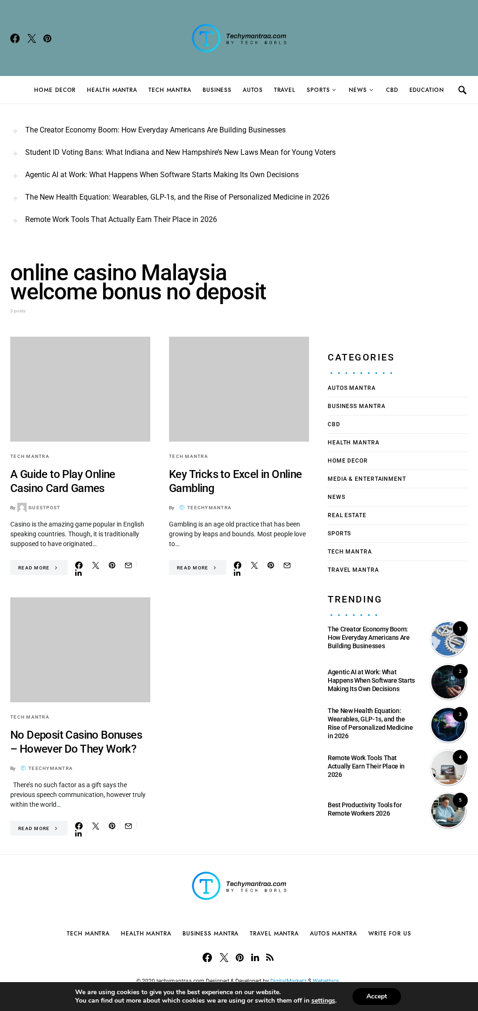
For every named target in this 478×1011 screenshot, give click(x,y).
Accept (376, 996)
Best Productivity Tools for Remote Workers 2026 (364, 809)
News (358, 90)
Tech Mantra (169, 90)
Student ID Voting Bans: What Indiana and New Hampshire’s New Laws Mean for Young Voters (180, 152)
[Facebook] (15, 38)
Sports (318, 90)
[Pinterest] (47, 38)
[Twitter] (31, 38)
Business (217, 90)
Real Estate (347, 515)
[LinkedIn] (255, 957)
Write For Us (389, 933)
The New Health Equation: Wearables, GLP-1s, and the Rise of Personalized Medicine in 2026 (177, 197)
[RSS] (270, 957)
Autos (253, 90)
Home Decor (55, 90)
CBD (392, 90)
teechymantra (209, 507)
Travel (284, 90)
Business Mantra (357, 406)
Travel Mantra (353, 570)
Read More (33, 567)
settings (323, 1001)
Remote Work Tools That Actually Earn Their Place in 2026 (121, 219)
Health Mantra (112, 90)
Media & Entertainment (367, 479)
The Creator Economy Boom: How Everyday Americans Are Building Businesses (155, 129)
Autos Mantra (352, 388)
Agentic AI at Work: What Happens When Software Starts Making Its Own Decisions (162, 174)
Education (426, 90)
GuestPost (44, 507)
